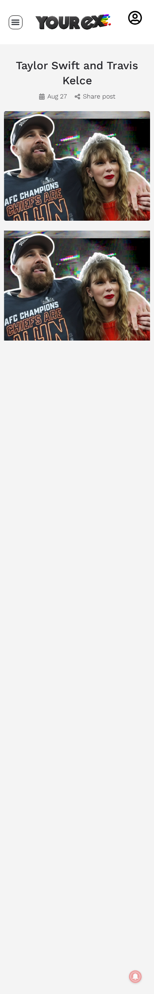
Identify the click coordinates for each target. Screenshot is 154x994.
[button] (16, 22)
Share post (99, 96)
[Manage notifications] (135, 976)
